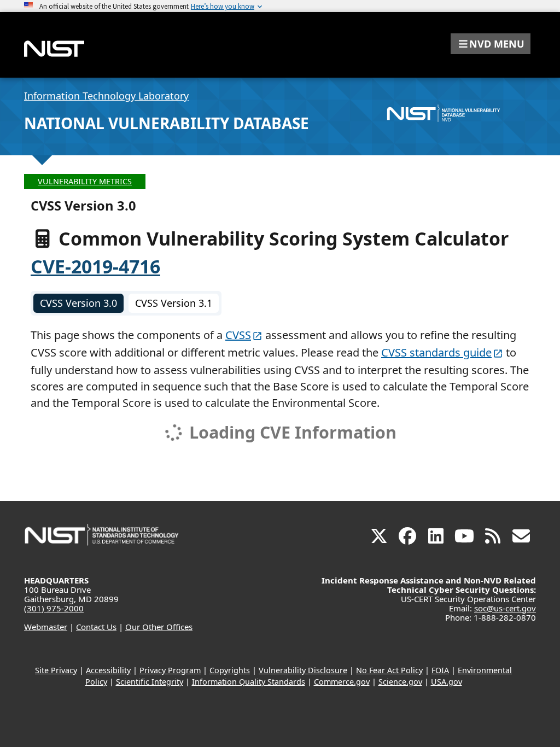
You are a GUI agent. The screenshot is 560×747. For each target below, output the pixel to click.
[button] (490, 43)
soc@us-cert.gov (505, 608)
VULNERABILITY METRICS (85, 181)
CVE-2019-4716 (95, 266)
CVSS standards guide (436, 352)
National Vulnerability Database (166, 123)
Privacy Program (170, 670)
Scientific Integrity (149, 681)
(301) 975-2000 (54, 608)
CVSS (238, 335)
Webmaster (45, 626)
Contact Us (96, 626)
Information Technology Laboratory (106, 95)
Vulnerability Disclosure (303, 670)
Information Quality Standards (248, 681)
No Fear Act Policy (389, 670)
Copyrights (229, 670)
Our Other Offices (158, 626)
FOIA (440, 670)
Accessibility (108, 670)
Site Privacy (56, 670)
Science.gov (400, 681)
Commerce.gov (342, 681)
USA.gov (446, 681)
